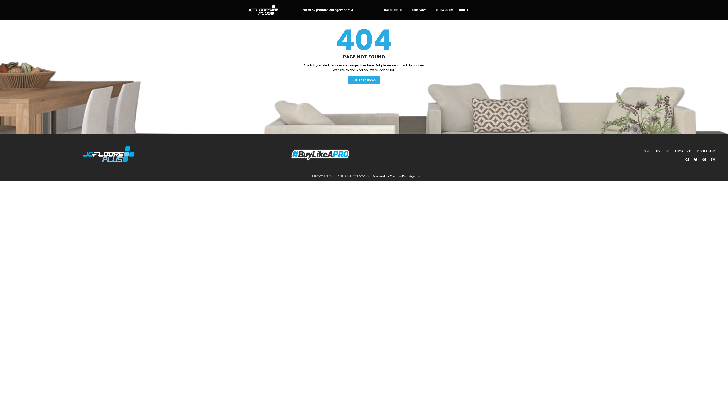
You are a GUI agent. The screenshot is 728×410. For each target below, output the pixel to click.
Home (646, 151)
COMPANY (419, 10)
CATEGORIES (393, 10)
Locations (683, 151)
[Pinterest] (704, 159)
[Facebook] (687, 159)
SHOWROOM (444, 10)
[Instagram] (713, 159)
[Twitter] (696, 159)
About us (663, 151)
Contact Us (706, 151)
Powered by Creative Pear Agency (396, 176)
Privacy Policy (322, 176)
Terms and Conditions (353, 176)
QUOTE (464, 10)
